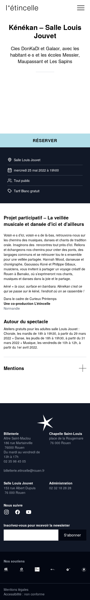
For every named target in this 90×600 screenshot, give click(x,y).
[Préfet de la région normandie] (37, 569)
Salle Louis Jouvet (27, 159)
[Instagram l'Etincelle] (6, 512)
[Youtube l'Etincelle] (28, 512)
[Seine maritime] (21, 569)
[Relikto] (84, 569)
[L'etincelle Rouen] (45, 422)
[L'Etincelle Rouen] (24, 8)
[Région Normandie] (6, 569)
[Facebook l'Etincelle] (17, 512)
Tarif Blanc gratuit (26, 191)
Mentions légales (16, 589)
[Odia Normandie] (53, 569)
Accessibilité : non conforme (24, 594)
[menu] (80, 8)
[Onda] (68, 569)
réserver (45, 140)
